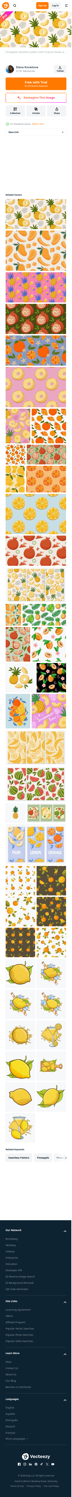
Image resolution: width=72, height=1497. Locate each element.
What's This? (38, 124)
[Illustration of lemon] (20, 1245)
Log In (55, 5)
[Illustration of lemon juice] (20, 1399)
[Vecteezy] (5, 5)
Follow (60, 70)
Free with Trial (36, 83)
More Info (14, 130)
